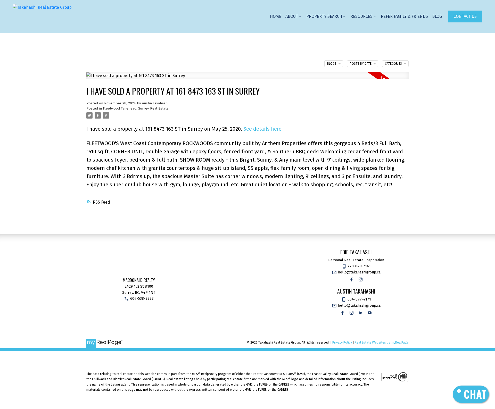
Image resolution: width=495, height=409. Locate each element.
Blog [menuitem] (437, 16)
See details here (262, 129)
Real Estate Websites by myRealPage (382, 342)
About (291, 16)
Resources (361, 16)
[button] (465, 16)
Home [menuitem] (275, 16)
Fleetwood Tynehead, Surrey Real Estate (136, 108)
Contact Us (465, 16)
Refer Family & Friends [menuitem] (404, 16)
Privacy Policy (342, 342)
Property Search (324, 16)
